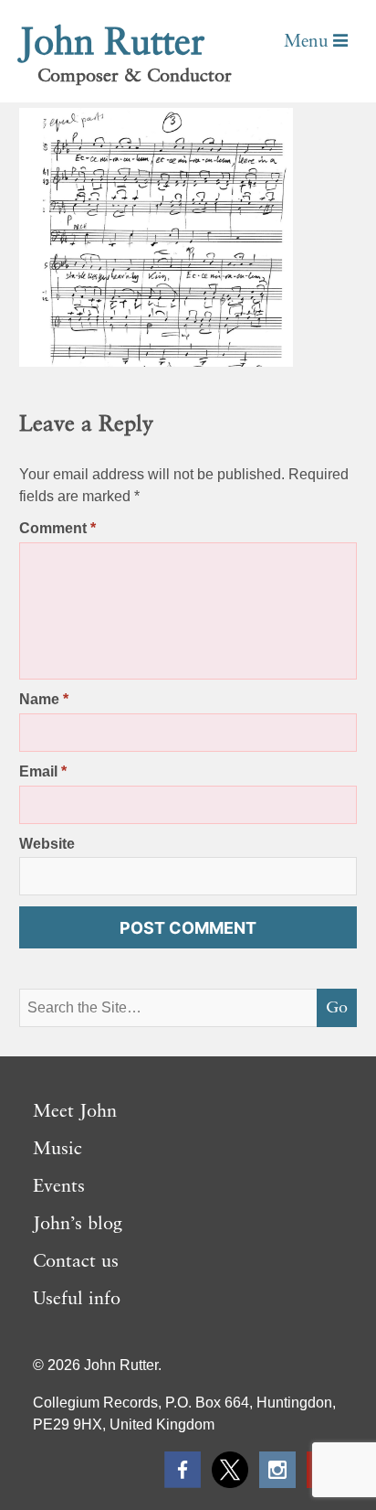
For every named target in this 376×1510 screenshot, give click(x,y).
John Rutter (112, 44)
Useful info (76, 1299)
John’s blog (77, 1224)
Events (59, 1187)
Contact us (76, 1262)
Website (47, 843)
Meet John (75, 1112)
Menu (308, 41)
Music (57, 1150)
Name (43, 699)
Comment (57, 528)
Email (43, 771)
